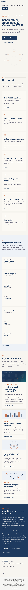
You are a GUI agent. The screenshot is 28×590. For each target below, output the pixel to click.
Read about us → (6, 548)
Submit (5, 8)
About (8, 566)
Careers (18, 5)
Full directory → (6, 345)
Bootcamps (12, 5)
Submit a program (16, 548)
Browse (24, 5)
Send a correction (6, 552)
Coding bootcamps (8, 42)
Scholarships (5, 5)
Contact (12, 566)
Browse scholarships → (10, 37)
